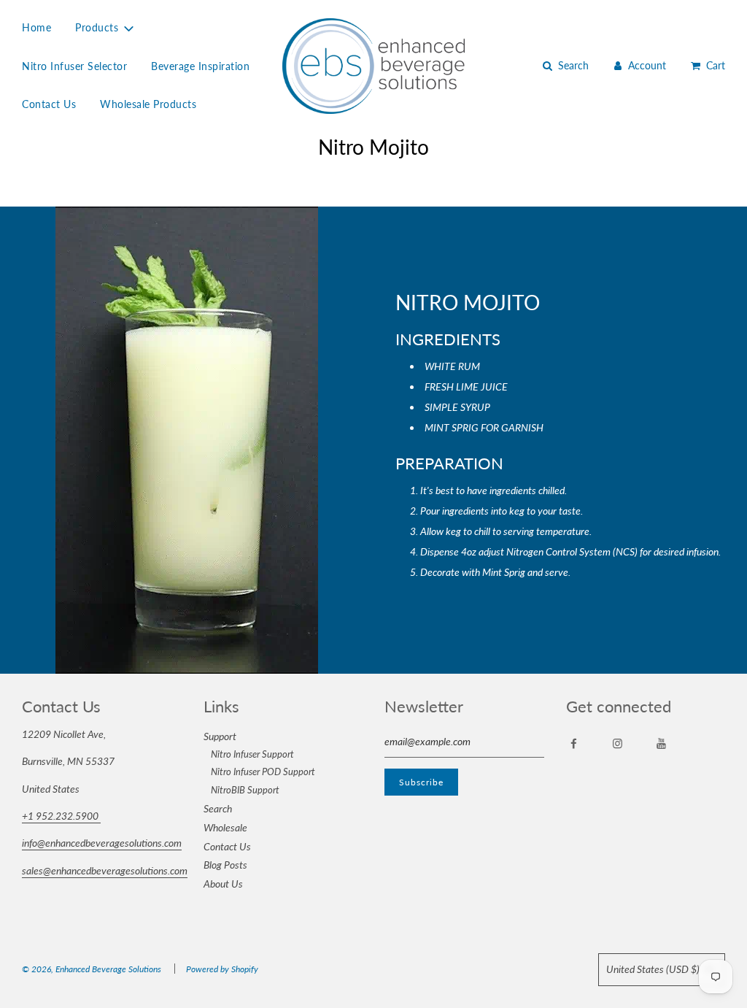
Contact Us (49, 104)
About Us (223, 883)
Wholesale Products (148, 104)
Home (36, 27)
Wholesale (225, 827)
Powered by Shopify (222, 968)
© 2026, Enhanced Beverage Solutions (91, 968)
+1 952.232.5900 (61, 815)
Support (220, 736)
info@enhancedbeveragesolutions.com (102, 842)
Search (218, 808)
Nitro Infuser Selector (74, 66)
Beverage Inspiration (200, 66)
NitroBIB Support (245, 790)
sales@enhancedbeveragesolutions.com (104, 870)
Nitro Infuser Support (252, 754)
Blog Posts (225, 864)
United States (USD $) (654, 969)
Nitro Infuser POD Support (263, 771)
